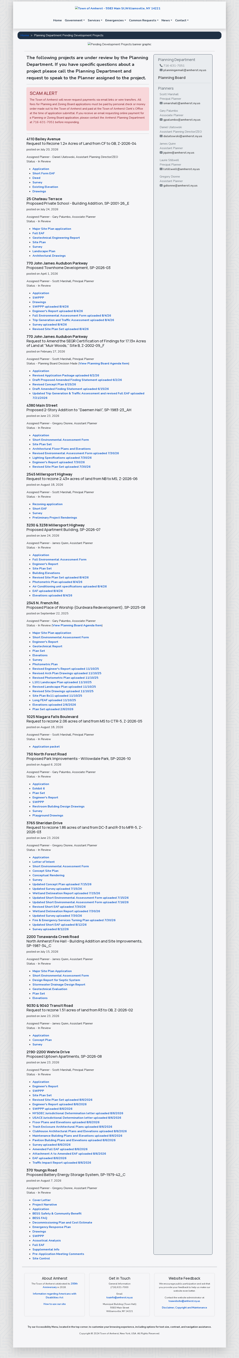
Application (40, 169)
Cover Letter (41, 1200)
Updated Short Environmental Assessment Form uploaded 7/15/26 (80, 898)
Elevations (40, 655)
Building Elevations (46, 573)
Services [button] (94, 20)
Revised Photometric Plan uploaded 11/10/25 (65, 678)
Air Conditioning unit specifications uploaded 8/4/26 (69, 586)
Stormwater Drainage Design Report (58, 985)
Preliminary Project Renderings (54, 518)
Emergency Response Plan (51, 1227)
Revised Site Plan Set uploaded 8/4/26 (60, 329)
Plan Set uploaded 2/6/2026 (52, 709)
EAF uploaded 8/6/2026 (49, 1158)
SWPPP (38, 298)
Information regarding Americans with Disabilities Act (54, 1295)
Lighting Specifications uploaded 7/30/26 (62, 458)
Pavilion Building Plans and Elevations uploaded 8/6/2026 (74, 1140)
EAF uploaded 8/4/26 (47, 591)
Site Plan (39, 242)
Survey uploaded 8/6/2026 (51, 1145)
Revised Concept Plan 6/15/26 (54, 384)
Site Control (41, 1258)
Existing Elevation (45, 187)
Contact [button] (180, 20)
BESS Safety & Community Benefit (57, 1214)
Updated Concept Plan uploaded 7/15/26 (61, 884)
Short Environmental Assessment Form (60, 440)
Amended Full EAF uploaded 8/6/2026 (60, 1149)
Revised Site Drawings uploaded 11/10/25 (63, 691)
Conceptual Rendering (48, 875)
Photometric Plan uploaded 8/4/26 (57, 582)
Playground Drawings (47, 815)
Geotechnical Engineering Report (56, 238)
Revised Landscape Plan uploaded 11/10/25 (64, 687)
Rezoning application (47, 504)
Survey (37, 182)
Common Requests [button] (142, 20)
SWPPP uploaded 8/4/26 (50, 307)
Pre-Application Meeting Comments (58, 1254)
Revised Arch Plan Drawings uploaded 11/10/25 (66, 673)
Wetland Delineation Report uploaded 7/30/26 (66, 911)
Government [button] (74, 20)
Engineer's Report (45, 564)
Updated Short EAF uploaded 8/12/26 (59, 925)
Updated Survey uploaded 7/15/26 (57, 889)
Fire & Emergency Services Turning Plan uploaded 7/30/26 (74, 920)
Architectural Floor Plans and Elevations (61, 449)
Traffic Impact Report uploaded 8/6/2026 (61, 1163)
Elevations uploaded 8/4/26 (52, 595)
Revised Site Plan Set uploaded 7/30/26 (61, 467)
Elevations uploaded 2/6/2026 (54, 705)
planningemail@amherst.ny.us (184, 70)
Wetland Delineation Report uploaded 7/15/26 (66, 893)
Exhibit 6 (38, 788)
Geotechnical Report (47, 646)
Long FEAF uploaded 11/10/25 (54, 700)
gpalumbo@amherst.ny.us (182, 120)
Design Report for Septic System (56, 980)
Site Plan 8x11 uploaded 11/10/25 (57, 696)
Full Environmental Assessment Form (59, 559)
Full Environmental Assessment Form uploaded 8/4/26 (71, 316)
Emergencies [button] (114, 20)
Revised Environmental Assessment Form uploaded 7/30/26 (75, 453)
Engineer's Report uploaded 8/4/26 (57, 311)
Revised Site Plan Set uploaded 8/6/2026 (62, 1100)
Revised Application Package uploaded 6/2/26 (65, 375)
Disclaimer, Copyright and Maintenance (184, 1307)
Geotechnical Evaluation (49, 989)
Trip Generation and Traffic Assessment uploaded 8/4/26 (73, 320)
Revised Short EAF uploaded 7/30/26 (59, 907)
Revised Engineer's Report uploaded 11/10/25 (65, 669)
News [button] (166, 20)
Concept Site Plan (45, 871)
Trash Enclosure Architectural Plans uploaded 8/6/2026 (72, 1127)
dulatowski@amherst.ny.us (182, 136)
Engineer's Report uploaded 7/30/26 (58, 462)
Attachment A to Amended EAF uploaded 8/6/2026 (69, 1154)
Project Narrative (44, 1205)
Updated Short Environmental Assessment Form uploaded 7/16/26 (80, 902)
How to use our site (55, 1304)
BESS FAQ (39, 1218)
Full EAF (38, 233)
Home (57, 20)
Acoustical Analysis (46, 1240)
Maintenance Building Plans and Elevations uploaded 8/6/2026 (77, 1136)
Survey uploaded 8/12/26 (50, 929)
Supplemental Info (45, 1249)
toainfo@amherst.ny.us (119, 1297)
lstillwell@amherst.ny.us (181, 169)
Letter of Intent (43, 862)
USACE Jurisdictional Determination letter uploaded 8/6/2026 (76, 1118)
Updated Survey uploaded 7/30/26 (57, 916)
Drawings (39, 191)
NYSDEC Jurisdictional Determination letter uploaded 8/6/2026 (77, 1113)
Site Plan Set (42, 444)
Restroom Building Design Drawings (58, 806)
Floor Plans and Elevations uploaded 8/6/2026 (66, 1122)
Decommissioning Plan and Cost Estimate (62, 1222)
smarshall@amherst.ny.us (181, 103)
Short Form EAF (43, 173)
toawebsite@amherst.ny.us (184, 1301)
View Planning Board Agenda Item (103, 363)
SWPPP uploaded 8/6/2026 (52, 1109)
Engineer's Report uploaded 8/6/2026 (59, 1104)
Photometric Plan (45, 664)
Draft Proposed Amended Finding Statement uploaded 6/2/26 (77, 380)
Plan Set (38, 651)
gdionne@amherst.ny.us (180, 186)
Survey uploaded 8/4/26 (49, 325)
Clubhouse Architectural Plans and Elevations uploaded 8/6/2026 (79, 1131)
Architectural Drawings (49, 256)
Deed (36, 178)
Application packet (46, 747)
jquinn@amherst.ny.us (178, 153)
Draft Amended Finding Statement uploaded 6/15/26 (70, 389)
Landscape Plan (43, 251)
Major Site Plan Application (52, 971)
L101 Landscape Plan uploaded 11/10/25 (62, 682)
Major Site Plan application (51, 229)
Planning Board (172, 77)
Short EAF (39, 509)
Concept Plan (42, 1040)
